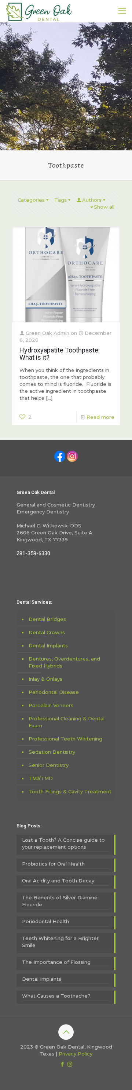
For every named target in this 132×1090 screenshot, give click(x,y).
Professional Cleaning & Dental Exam (66, 722)
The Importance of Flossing (56, 962)
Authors (92, 200)
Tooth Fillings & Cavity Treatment (70, 791)
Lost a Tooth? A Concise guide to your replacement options (63, 843)
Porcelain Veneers (51, 705)
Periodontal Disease (54, 692)
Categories (31, 200)
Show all (104, 207)
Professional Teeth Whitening (65, 739)
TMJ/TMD (41, 778)
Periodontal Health (45, 921)
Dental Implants (48, 645)
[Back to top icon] (66, 1032)
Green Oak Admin (47, 333)
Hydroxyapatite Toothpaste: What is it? (59, 353)
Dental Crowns (47, 632)
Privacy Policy (75, 1054)
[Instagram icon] (70, 1064)
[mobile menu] (122, 11)
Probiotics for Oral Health (53, 864)
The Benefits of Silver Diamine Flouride (60, 901)
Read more (100, 417)
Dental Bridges (47, 619)
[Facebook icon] (62, 1064)
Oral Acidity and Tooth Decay (58, 881)
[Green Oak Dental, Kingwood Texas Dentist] (39, 11)
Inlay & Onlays (45, 679)
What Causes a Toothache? (56, 996)
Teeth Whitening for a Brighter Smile (60, 941)
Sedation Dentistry (52, 752)
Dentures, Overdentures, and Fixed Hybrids (64, 662)
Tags (60, 200)
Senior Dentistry (49, 765)
